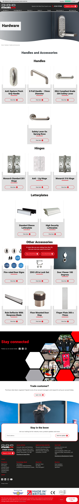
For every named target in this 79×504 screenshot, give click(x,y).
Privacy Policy (22, 501)
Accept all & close (72, 499)
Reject (61, 499)
